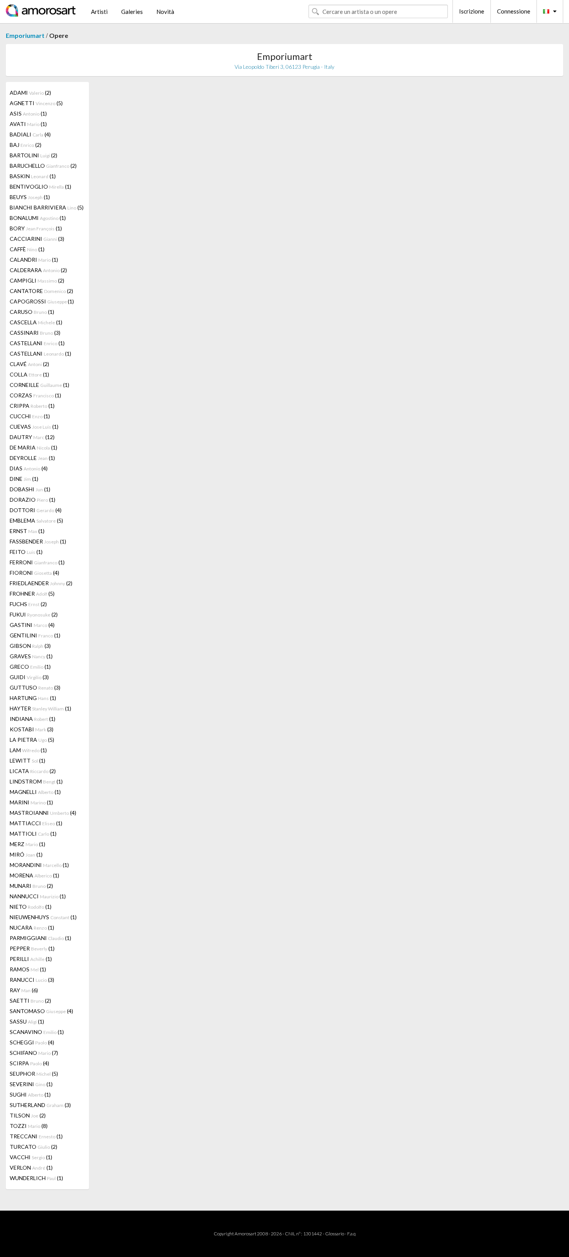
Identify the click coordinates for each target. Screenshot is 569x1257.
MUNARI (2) (31, 885)
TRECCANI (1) (36, 1136)
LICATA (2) (33, 771)
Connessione (513, 11)
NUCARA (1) (32, 927)
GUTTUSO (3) (35, 687)
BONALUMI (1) (38, 218)
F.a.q (351, 1234)
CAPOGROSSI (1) (42, 301)
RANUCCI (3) (32, 979)
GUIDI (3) (29, 677)
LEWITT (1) (27, 760)
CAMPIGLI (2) (37, 280)
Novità (165, 11)
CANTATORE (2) (41, 291)
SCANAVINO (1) (37, 1032)
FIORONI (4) (34, 572)
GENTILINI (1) (35, 635)
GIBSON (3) (30, 645)
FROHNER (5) (32, 593)
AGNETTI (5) (36, 103)
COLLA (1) (29, 374)
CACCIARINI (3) (37, 238)
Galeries (132, 11)
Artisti (99, 11)
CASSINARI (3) (35, 332)
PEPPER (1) (32, 948)
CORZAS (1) (35, 395)
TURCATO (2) (33, 1146)
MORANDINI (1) (39, 865)
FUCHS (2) (28, 604)
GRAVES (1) (31, 656)
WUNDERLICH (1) (36, 1178)
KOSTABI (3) (31, 729)
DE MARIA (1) (33, 447)
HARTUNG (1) (33, 698)
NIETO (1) (30, 906)
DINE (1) (24, 478)
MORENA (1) (34, 875)
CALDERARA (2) (38, 270)
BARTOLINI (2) (33, 155)
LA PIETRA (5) (32, 739)
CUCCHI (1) (30, 416)
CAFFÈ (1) (27, 249)
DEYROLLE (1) (32, 458)
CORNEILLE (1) (39, 385)
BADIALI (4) (30, 134)
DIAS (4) (29, 468)
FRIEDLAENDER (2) (41, 583)
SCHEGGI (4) (32, 1042)
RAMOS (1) (28, 969)
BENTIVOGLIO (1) (40, 186)
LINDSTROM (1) (36, 781)
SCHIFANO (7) (34, 1052)
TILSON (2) (28, 1115)
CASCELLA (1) (36, 322)
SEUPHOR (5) (34, 1073)
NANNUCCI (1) (38, 896)
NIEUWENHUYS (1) (43, 917)
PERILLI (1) (31, 959)
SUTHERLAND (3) (40, 1105)
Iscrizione (471, 11)
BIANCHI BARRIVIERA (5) (47, 207)
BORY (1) (36, 228)
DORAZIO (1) (32, 499)
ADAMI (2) (30, 92)
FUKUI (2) (34, 614)
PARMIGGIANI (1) (40, 938)
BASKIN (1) (33, 176)
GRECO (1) (30, 666)
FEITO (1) (26, 551)
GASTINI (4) (32, 625)
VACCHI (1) (31, 1157)
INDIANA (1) (32, 718)
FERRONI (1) (37, 562)
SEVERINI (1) (31, 1084)
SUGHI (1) (30, 1094)
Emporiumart (25, 35)
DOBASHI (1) (30, 489)
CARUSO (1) (32, 311)
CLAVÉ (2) (29, 364)
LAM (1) (28, 750)
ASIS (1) (28, 113)
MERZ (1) (27, 844)
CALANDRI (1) (34, 259)
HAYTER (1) (40, 708)
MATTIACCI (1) (36, 823)
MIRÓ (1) (26, 854)
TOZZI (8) (29, 1125)
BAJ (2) (25, 144)
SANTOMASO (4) (41, 1011)
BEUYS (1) (30, 197)
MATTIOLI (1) (33, 833)
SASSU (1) (27, 1021)
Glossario (334, 1234)
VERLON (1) (31, 1167)
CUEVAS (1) (34, 426)
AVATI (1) (28, 124)
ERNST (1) (27, 531)
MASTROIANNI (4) (43, 812)
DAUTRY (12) (32, 437)
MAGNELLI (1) (35, 792)
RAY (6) (24, 990)
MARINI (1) (31, 802)
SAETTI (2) (30, 1000)
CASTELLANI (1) (37, 343)
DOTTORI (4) (36, 510)
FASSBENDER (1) (38, 541)
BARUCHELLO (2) (43, 165)
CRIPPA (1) (32, 405)
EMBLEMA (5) (36, 520)
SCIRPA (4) (29, 1063)
